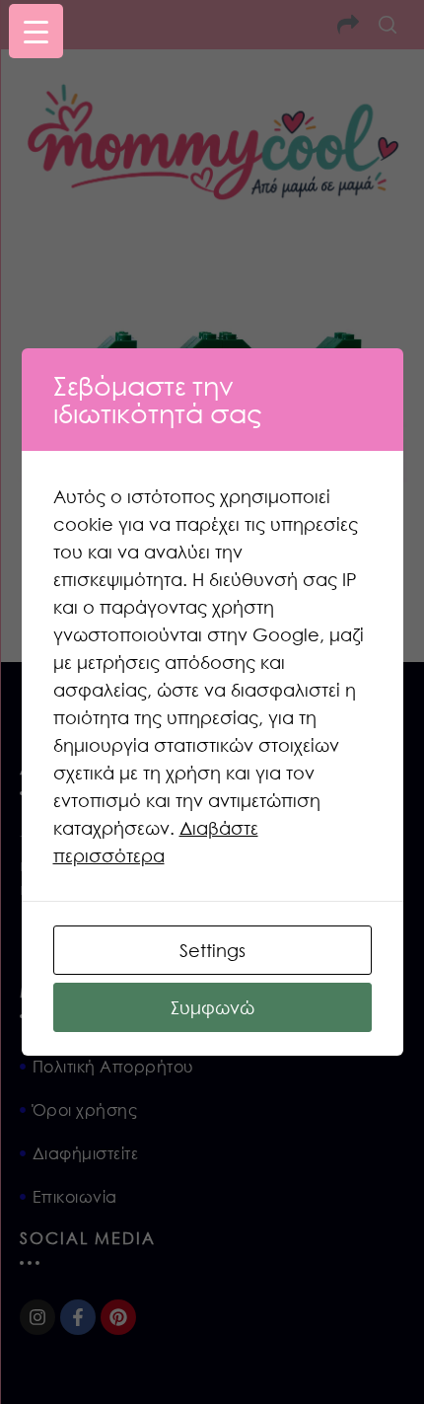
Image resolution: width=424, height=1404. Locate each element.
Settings (212, 950)
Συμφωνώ (212, 1007)
